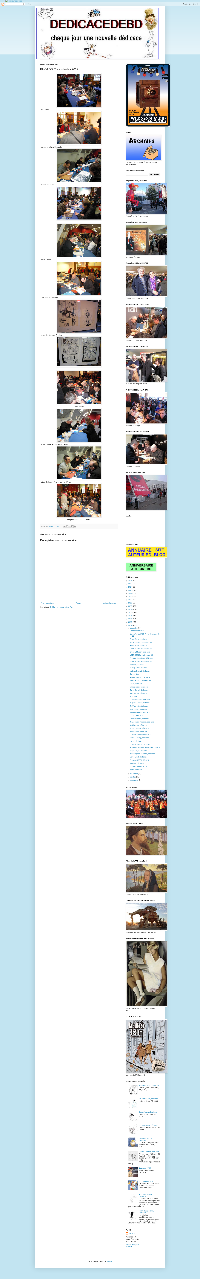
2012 (130, 625)
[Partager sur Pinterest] (74, 526)
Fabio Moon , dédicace (138, 646)
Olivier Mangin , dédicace (148, 1099)
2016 (130, 612)
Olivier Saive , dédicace (138, 639)
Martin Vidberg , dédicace (139, 738)
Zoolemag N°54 (145, 1168)
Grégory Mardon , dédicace (140, 652)
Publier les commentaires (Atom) (62, 607)
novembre (134, 774)
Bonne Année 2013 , (137, 631)
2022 (130, 593)
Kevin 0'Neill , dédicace (138, 731)
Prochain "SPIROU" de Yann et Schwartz (145, 747)
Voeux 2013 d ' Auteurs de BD (141, 642)
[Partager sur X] (69, 526)
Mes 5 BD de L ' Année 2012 (140, 681)
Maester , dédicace (137, 665)
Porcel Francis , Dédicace (148, 1125)
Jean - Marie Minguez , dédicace (142, 722)
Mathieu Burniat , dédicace (140, 671)
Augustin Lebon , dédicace (140, 703)
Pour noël (133, 696)
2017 (130, 609)
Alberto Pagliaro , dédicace (140, 677)
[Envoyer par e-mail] (64, 526)
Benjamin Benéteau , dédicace (141, 658)
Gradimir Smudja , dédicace (140, 744)
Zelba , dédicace (136, 770)
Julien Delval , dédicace (139, 690)
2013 (130, 622)
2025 (130, 584)
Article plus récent (47, 603)
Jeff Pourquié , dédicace (139, 706)
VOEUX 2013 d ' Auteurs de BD (141, 655)
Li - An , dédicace (136, 716)
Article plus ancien (110, 603)
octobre (133, 777)
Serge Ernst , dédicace (138, 757)
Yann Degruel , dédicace (139, 687)
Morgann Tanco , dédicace (140, 712)
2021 (130, 596)
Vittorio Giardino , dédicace (149, 1152)
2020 (130, 600)
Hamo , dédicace (136, 741)
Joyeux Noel (134, 674)
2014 (130, 619)
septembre (134, 780)
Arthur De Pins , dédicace (139, 728)
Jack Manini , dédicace (138, 693)
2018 (130, 606)
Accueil (78, 603)
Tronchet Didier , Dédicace (149, 1086)
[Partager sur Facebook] (72, 526)
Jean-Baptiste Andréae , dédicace (142, 754)
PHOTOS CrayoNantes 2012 (140, 735)
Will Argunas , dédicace (138, 709)
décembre (134, 628)
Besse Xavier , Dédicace (148, 1112)
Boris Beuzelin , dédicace (139, 719)
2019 (130, 603)
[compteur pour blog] (13, 1)
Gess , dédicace (136, 684)
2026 (130, 581)
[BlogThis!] (67, 526)
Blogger (110, 1261)
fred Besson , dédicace (138, 725)
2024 (130, 587)
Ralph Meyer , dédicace (138, 751)
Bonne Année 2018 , (146, 1181)
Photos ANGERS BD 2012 (139, 760)
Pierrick (132, 1233)
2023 (130, 590)
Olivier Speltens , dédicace (140, 700)
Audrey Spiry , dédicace (138, 668)
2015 (130, 616)
